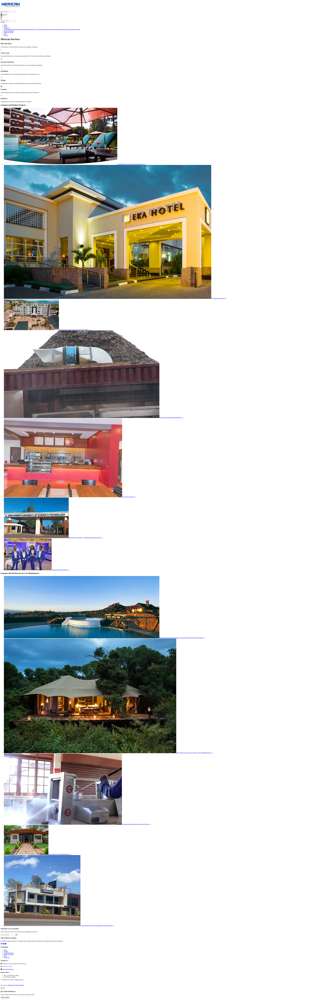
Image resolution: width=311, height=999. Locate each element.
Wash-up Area (48, 29)
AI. (2, 988)
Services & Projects (9, 31)
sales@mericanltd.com (8, 969)
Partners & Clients (8, 32)
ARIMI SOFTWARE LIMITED (15, 985)
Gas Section (77, 29)
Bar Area (42, 29)
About (5, 26)
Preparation (22, 29)
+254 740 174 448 (7, 966)
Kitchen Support (56, 29)
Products (6, 28)
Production (28, 29)
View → (144, 164)
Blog (5, 33)
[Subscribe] (17, 935)
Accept (3, 997)
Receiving (12, 29)
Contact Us (7, 957)
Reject (7, 997)
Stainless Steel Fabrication (67, 29)
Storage (17, 29)
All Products (7, 29)
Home (5, 25)
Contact (6, 35)
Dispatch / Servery (35, 29)
